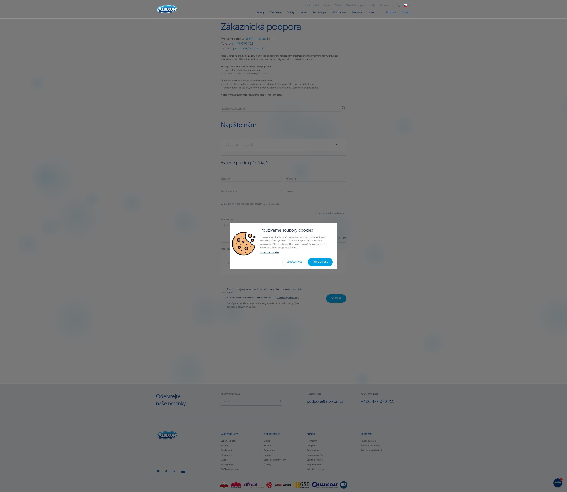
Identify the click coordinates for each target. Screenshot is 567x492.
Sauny (303, 12)
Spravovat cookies (269, 252)
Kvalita (327, 6)
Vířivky (290, 12)
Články (338, 6)
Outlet (405, 12)
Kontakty (384, 6)
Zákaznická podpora (355, 6)
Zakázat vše (294, 262)
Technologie (319, 12)
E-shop (390, 12)
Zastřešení (275, 12)
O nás (371, 12)
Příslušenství (339, 12)
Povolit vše (320, 262)
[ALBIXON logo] (167, 9)
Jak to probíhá (312, 6)
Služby (372, 6)
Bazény (260, 12)
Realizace (357, 12)
